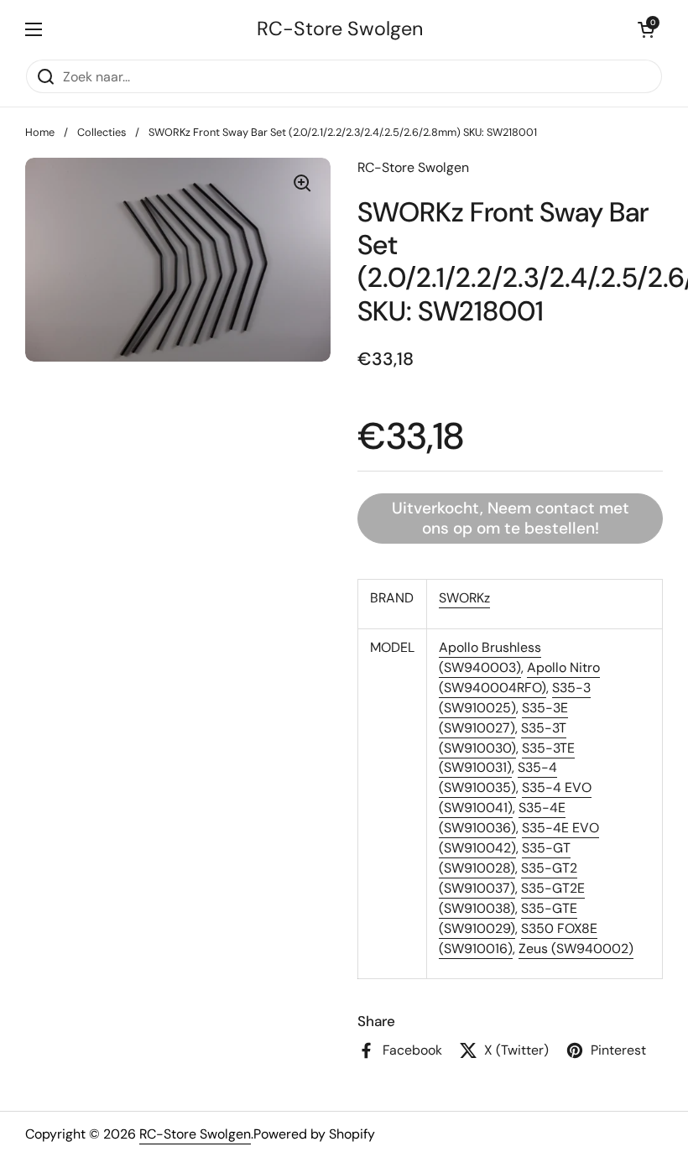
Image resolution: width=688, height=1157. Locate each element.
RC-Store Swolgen (340, 29)
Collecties (101, 132)
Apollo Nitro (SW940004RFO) (519, 677)
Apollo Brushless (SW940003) (490, 657)
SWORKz (464, 598)
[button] (646, 29)
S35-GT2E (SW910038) (512, 898)
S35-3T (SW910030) (502, 738)
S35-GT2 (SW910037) (508, 878)
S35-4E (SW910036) (502, 817)
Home (40, 132)
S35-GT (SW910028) (505, 858)
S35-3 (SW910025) (515, 698)
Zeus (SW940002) (576, 948)
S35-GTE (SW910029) (508, 918)
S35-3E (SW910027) (503, 718)
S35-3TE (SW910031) (507, 758)
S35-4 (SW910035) (498, 777)
